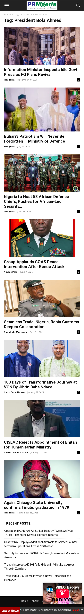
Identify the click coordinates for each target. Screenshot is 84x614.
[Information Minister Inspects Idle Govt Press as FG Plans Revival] (42, 46)
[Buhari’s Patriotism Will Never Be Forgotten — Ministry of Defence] (42, 110)
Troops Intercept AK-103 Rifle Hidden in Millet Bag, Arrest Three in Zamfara (39, 566)
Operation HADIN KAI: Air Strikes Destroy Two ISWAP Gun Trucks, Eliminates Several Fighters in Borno (39, 532)
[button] (6, 5)
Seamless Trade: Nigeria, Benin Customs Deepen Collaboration (41, 324)
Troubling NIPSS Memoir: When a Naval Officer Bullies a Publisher (37, 578)
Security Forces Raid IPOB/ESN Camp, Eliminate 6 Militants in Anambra (41, 555)
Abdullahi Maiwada (15, 331)
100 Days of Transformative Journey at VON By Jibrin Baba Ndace (40, 384)
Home (7, 14)
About (35, 601)
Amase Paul (11, 271)
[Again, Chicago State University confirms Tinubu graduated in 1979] (42, 479)
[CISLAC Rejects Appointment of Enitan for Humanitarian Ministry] (42, 419)
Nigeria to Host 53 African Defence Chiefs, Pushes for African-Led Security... (36, 201)
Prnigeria (9, 79)
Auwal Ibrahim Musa (16, 452)
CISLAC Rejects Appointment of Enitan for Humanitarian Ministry (40, 444)
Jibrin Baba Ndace (14, 392)
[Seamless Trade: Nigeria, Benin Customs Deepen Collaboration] (42, 298)
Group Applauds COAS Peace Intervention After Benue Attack (34, 264)
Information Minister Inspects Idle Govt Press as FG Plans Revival (41, 72)
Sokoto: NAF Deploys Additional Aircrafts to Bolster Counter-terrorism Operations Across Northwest (41, 544)
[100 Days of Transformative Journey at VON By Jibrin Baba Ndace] (42, 358)
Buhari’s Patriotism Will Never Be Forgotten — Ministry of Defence (34, 139)
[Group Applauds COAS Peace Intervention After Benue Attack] (42, 238)
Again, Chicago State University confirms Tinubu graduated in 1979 (36, 505)
